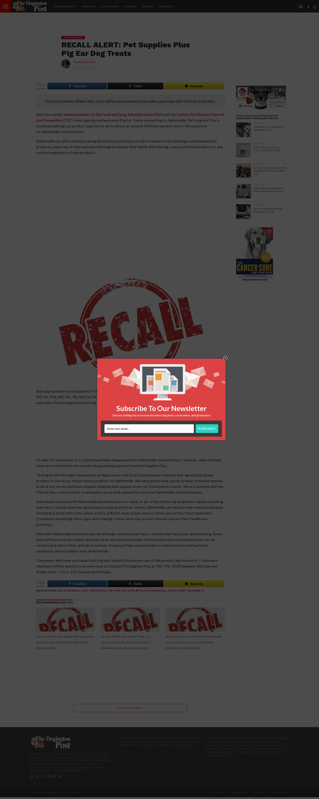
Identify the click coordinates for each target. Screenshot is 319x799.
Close (225, 358)
